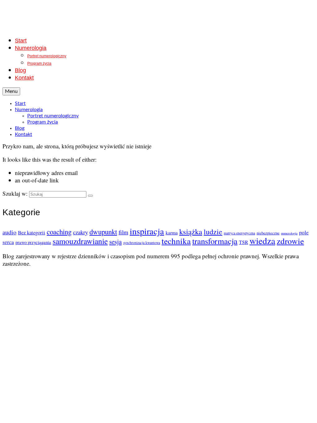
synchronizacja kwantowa (141, 242)
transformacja (214, 240)
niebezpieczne (268, 233)
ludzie (213, 232)
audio (9, 232)
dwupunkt (103, 231)
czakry (80, 232)
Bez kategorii (31, 232)
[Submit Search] (90, 196)
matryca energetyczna (239, 233)
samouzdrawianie (80, 241)
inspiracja (147, 231)
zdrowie (290, 240)
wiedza (262, 240)
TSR (243, 242)
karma (172, 232)
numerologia (289, 233)
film (123, 232)
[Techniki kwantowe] (158, 16)
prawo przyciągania (33, 242)
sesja (115, 241)
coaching (59, 231)
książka (190, 231)
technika (176, 240)
